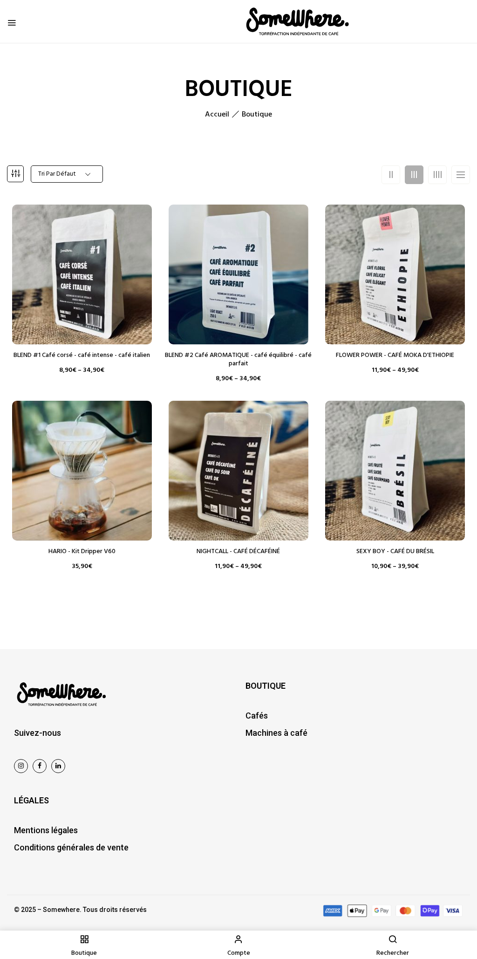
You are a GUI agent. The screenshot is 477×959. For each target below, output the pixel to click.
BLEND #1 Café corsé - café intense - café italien (82, 355)
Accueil (217, 115)
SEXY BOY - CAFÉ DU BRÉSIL (395, 552)
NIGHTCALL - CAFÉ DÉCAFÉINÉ (238, 552)
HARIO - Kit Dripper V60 (82, 552)
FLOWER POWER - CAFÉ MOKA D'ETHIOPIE (395, 355)
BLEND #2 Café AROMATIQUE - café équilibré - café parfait (238, 359)
